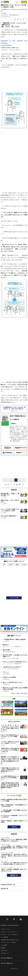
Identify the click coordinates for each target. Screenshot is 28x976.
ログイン (18, 2)
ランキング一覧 (14, 598)
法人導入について (5, 953)
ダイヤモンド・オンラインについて (10, 925)
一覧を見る (14, 827)
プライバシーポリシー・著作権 (8, 942)
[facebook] (14, 919)
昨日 (10, 564)
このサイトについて (5, 929)
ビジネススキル (4, 15)
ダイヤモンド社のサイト (7, 958)
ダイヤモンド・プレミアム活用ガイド (9, 934)
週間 (17, 564)
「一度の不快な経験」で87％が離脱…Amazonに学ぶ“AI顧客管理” (14, 811)
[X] (7, 919)
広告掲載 (3, 948)
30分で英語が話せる (14, 15)
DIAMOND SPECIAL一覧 (8, 884)
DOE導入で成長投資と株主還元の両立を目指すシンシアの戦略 (14, 800)
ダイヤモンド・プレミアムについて (9, 932)
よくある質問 (4, 945)
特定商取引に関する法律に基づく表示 (9, 940)
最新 (4, 564)
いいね (24, 564)
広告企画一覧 (4, 888)
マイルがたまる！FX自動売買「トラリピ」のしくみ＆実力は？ (14, 816)
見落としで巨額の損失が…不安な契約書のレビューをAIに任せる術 (14, 805)
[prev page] (4, 480)
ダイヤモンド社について (7, 963)
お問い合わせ (4, 950)
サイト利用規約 (4, 937)
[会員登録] (24, 2)
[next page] (23, 480)
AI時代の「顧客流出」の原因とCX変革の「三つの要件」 (14, 821)
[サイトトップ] (6, 2)
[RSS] (21, 919)
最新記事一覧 (14, 875)
